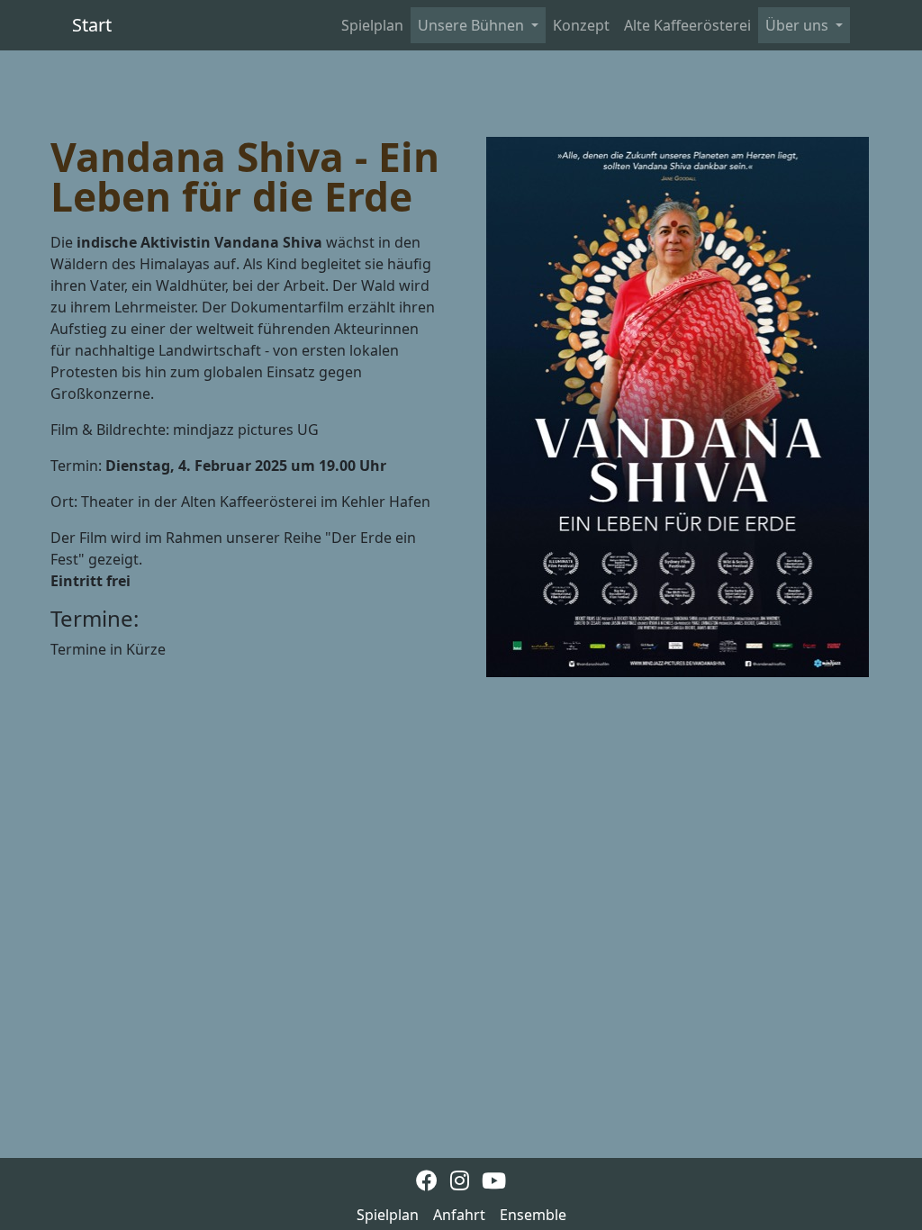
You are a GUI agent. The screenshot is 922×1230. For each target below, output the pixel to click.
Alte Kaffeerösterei (687, 25)
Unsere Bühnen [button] (473, 25)
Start (92, 25)
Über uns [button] (798, 25)
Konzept (581, 25)
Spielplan (372, 25)
